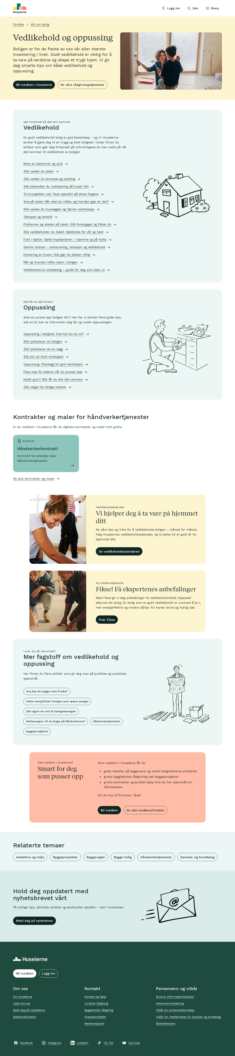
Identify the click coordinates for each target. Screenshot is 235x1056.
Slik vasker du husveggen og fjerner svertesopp (58, 209)
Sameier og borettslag (197, 857)
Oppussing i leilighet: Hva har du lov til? (53, 334)
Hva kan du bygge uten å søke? (47, 691)
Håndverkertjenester (106, 721)
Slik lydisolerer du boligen (42, 341)
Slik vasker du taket (38, 171)
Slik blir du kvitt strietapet (43, 356)
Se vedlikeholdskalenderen (119, 551)
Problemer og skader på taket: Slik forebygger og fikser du (67, 224)
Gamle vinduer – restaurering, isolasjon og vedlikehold (64, 247)
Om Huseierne (22, 996)
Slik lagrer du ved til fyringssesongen (51, 711)
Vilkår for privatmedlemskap (175, 1010)
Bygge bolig (123, 857)
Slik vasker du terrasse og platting (49, 179)
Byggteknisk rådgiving (98, 1010)
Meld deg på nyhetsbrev (34, 920)
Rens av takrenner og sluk (43, 163)
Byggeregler (96, 857)
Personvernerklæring (170, 1003)
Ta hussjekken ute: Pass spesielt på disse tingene (61, 194)
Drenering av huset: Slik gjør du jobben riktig (56, 254)
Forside (18, 24)
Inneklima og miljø (30, 857)
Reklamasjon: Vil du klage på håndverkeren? (55, 721)
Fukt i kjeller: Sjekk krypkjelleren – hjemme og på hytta (64, 239)
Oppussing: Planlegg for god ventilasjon (53, 364)
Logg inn (48, 973)
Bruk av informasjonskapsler (175, 996)
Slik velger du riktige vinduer (44, 387)
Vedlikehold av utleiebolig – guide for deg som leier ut (64, 270)
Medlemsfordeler (24, 1016)
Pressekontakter (95, 1016)
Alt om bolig (40, 24)
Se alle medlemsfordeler (145, 810)
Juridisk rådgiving (96, 1003)
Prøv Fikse (107, 619)
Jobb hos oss (21, 1003)
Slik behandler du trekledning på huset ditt (56, 186)
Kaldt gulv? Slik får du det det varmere (53, 379)
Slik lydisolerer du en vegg (43, 349)
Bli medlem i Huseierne (34, 84)
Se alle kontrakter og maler (34, 478)
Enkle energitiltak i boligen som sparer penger (57, 701)
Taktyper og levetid (37, 216)
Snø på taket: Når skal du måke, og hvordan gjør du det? (66, 201)
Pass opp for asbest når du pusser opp (52, 372)
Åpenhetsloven (166, 1023)
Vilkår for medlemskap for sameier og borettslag (188, 1016)
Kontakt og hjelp (95, 996)
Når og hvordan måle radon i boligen (50, 262)
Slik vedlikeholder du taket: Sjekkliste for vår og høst (63, 232)
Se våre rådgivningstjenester (83, 84)
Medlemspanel (94, 1023)
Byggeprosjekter (37, 731)
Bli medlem (109, 810)
